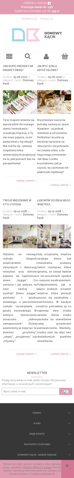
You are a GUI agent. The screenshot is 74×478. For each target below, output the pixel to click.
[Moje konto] (46, 56)
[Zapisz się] (65, 391)
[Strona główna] (37, 34)
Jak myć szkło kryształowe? (47, 68)
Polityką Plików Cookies (37, 467)
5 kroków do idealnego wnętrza (53, 202)
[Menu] (9, 56)
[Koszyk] (65, 56)
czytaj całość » (26, 180)
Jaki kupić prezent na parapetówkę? (18, 68)
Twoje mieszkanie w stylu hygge (17, 202)
